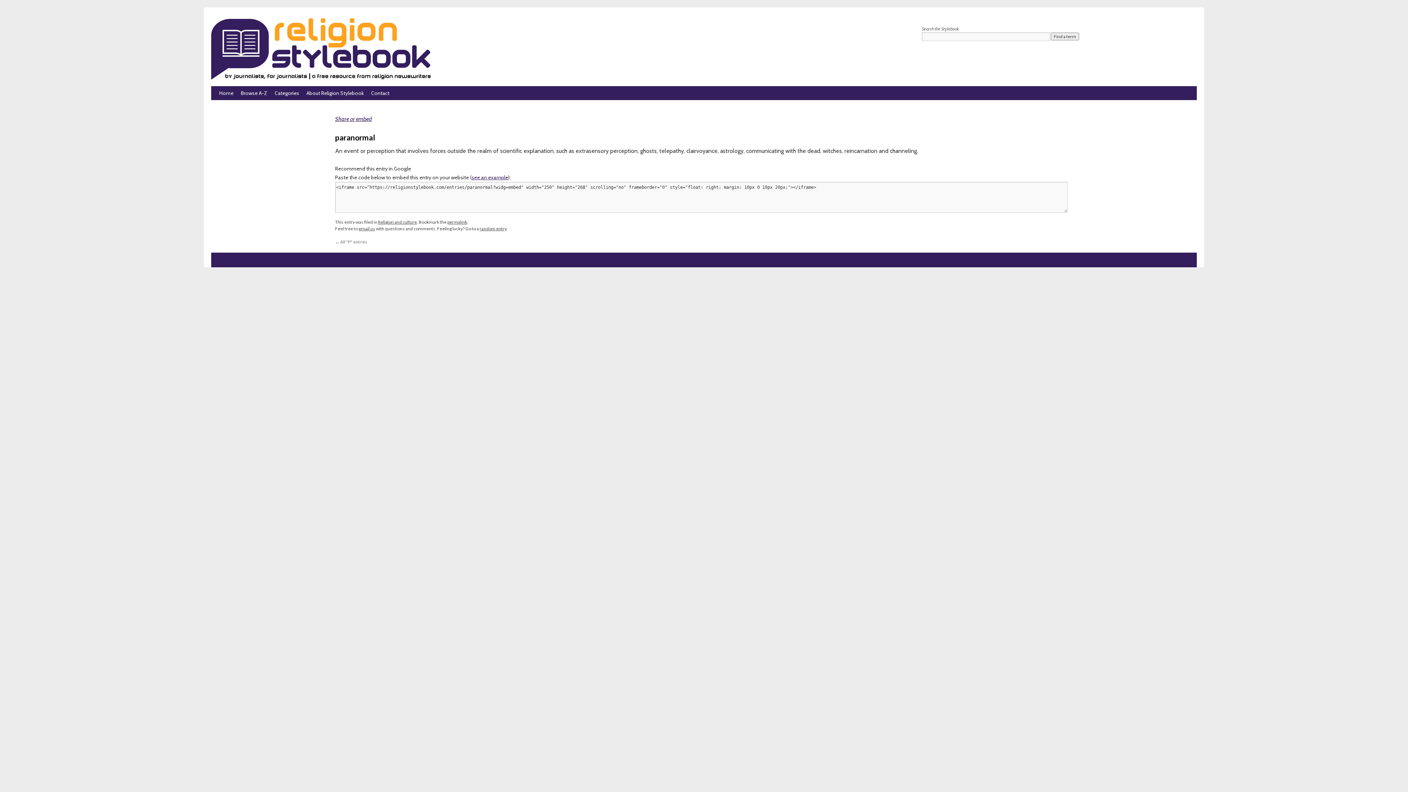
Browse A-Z (254, 93)
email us (367, 228)
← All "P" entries (351, 242)
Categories (287, 93)
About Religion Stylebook (335, 93)
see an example (490, 177)
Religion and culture (397, 222)
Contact (380, 93)
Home (226, 93)
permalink (457, 222)
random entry (493, 228)
